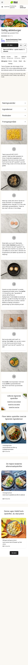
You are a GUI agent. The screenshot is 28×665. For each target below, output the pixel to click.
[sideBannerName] (14, 89)
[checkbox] (1, 36)
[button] (14, 109)
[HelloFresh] (14, 2)
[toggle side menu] (2, 2)
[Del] (25, 45)
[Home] (2, 7)
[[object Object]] (21, 45)
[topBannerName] (14, 12)
